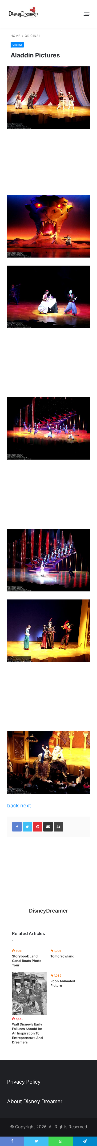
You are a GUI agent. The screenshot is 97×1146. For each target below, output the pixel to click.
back (13, 805)
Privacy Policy (23, 1082)
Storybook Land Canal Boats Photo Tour (26, 960)
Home (15, 36)
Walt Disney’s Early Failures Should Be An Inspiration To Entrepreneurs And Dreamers (27, 1033)
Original (33, 36)
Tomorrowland (62, 956)
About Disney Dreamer (34, 1101)
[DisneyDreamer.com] (23, 13)
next (25, 805)
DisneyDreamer (48, 911)
